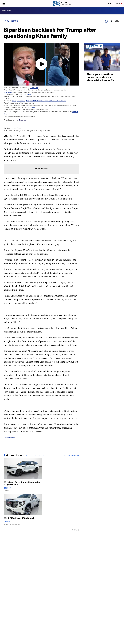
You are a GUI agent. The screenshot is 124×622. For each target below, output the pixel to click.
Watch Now (114, 4)
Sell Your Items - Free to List (33, 456)
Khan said (28, 94)
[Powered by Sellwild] (75, 530)
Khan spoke (8, 92)
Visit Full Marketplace (71, 455)
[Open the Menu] (4, 3)
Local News (11, 21)
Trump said (34, 88)
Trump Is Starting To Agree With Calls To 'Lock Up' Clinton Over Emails (39, 101)
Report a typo (10, 437)
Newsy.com (23, 120)
